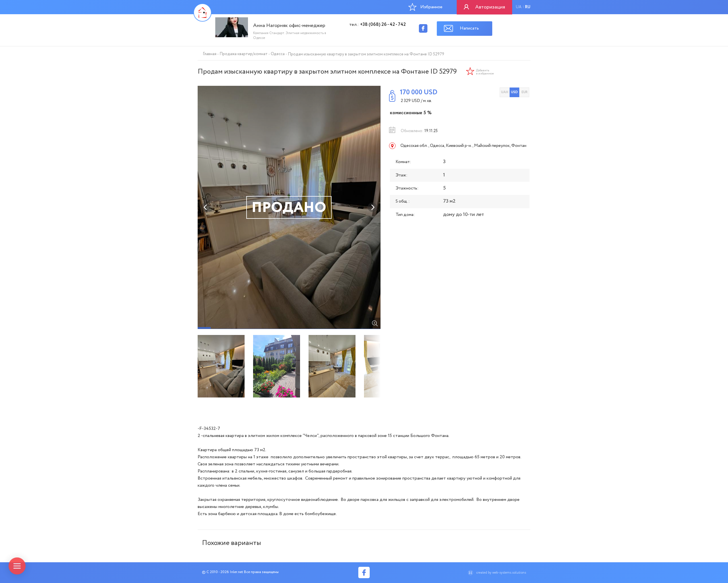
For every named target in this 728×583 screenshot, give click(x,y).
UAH (504, 92)
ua (519, 7)
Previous (205, 207)
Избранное (431, 7)
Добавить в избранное (485, 72)
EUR (525, 92)
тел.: (377, 25)
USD (514, 92)
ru (527, 7)
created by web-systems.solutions (501, 572)
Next (372, 207)
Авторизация (490, 7)
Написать (469, 28)
